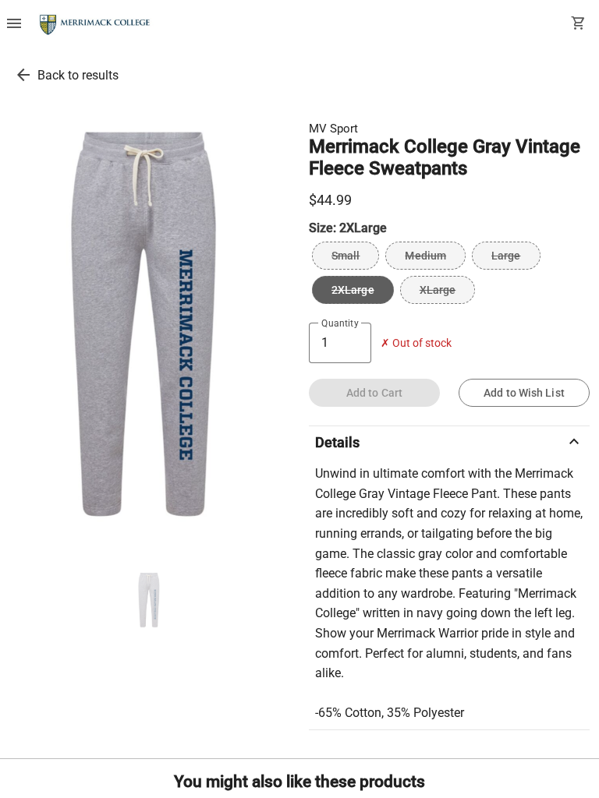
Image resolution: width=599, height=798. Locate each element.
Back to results (78, 75)
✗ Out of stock (416, 343)
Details (449, 442)
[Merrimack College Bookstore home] (95, 25)
